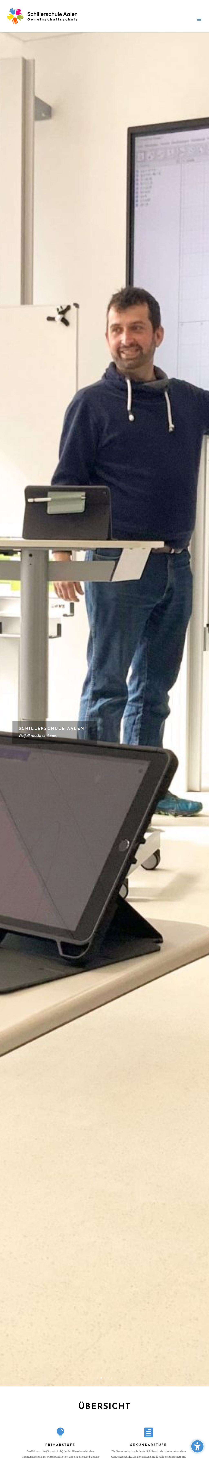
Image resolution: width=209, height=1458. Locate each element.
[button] (197, 1446)
